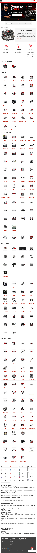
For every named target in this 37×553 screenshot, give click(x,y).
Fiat (14, 469)
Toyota (23, 480)
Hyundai (5, 472)
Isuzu (22, 472)
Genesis (32, 469)
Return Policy (11, 541)
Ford (22, 469)
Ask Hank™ (11, 540)
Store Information (19, 38)
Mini (5, 476)
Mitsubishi (14, 476)
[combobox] (9, 23)
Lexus (31, 473)
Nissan (23, 476)
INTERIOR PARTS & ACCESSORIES (8, 279)
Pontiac (14, 477)
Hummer (32, 470)
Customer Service (13, 538)
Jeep (5, 473)
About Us (20, 540)
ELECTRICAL (3, 72)
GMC (5, 470)
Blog (10, 539)
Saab (31, 477)
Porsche (23, 477)
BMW (31, 466)
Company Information (22, 538)
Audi (22, 466)
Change (30, 57)
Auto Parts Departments (5, 538)
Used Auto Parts (3, 541)
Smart (23, 479)
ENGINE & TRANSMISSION (6, 61)
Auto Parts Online (2, 27)
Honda (23, 470)
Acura (5, 466)
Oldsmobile (31, 476)
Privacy (20, 539)
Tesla (14, 480)
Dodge (5, 469)
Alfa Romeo (14, 466)
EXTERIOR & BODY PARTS (6, 132)
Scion (14, 479)
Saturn (5, 479)
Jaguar (31, 472)
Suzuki (5, 480)
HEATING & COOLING (5, 243)
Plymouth (5, 477)
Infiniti (14, 472)
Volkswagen (31, 480)
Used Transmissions (4, 540)
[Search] (32, 0)
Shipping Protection (12, 543)
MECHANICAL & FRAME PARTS (7, 338)
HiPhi (14, 470)
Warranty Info (11, 542)
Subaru (31, 479)
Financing (11, 544)
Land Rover (23, 473)
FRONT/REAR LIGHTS (5, 232)
